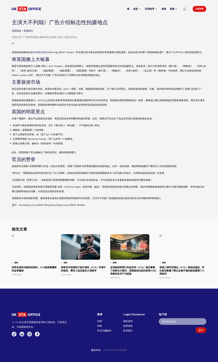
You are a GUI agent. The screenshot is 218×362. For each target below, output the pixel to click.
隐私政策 (128, 321)
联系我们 (128, 330)
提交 (201, 330)
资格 (99, 325)
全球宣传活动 (40, 52)
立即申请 (199, 9)
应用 (99, 321)
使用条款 (128, 325)
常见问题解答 (104, 330)
